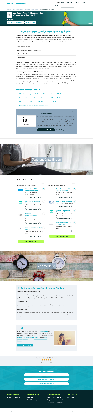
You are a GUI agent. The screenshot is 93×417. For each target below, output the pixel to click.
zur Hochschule (30, 22)
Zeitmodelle (21, 57)
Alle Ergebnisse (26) (62, 236)
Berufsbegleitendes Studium (31, 9)
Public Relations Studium (40, 339)
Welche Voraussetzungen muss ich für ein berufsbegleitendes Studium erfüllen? (40, 94)
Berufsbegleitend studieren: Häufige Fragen (30, 50)
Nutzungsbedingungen (70, 411)
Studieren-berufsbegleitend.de (55, 402)
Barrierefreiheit (80, 411)
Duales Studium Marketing (46, 383)
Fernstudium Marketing (46, 375)
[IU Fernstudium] (26, 121)
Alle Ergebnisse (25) (31, 241)
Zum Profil (59, 130)
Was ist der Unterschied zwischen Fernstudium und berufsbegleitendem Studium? (40, 98)
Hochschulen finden (43, 5)
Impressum (50, 411)
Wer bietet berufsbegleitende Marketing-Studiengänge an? (34, 105)
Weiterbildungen (80, 5)
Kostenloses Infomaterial (15, 22)
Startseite (9, 9)
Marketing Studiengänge (25, 345)
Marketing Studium (43, 331)
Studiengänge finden (23, 53)
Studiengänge (54, 5)
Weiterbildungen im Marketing (47, 379)
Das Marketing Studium (67, 5)
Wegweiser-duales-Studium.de (55, 400)
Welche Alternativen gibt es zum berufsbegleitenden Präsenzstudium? (37, 101)
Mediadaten (30, 397)
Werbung (19, 341)
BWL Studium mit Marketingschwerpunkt (28, 337)
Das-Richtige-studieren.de (54, 397)
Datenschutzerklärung (59, 411)
